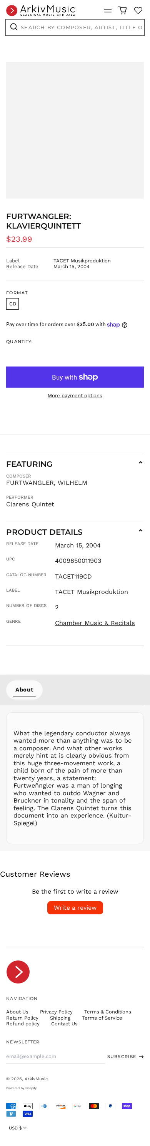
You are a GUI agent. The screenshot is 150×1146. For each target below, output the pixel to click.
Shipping (60, 1018)
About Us (17, 1012)
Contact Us (64, 1024)
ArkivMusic (36, 1078)
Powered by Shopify (21, 1088)
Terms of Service (102, 1018)
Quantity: (19, 341)
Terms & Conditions (107, 1012)
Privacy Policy (56, 1012)
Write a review (75, 907)
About (24, 689)
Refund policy (23, 1024)
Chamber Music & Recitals (95, 623)
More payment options (75, 395)
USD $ (15, 1128)
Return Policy (22, 1018)
